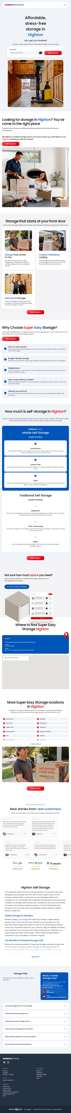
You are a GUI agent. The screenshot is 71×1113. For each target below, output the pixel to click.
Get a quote (53, 53)
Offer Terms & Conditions (10, 1092)
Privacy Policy (7, 1090)
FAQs (4, 1096)
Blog (38, 1078)
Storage (5, 1072)
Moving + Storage (8, 1074)
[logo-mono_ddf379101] (16, 1109)
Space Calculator (8, 1080)
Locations (39, 1072)
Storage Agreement (9, 1094)
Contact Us (6, 1086)
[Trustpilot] (27, 1109)
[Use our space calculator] (30, 600)
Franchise (39, 1076)
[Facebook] (4, 1062)
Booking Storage (41, 1074)
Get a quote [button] (11, 144)
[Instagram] (8, 1062)
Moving (5, 1071)
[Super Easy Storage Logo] (11, 1058)
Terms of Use (7, 1088)
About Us (39, 1071)
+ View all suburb (35, 744)
